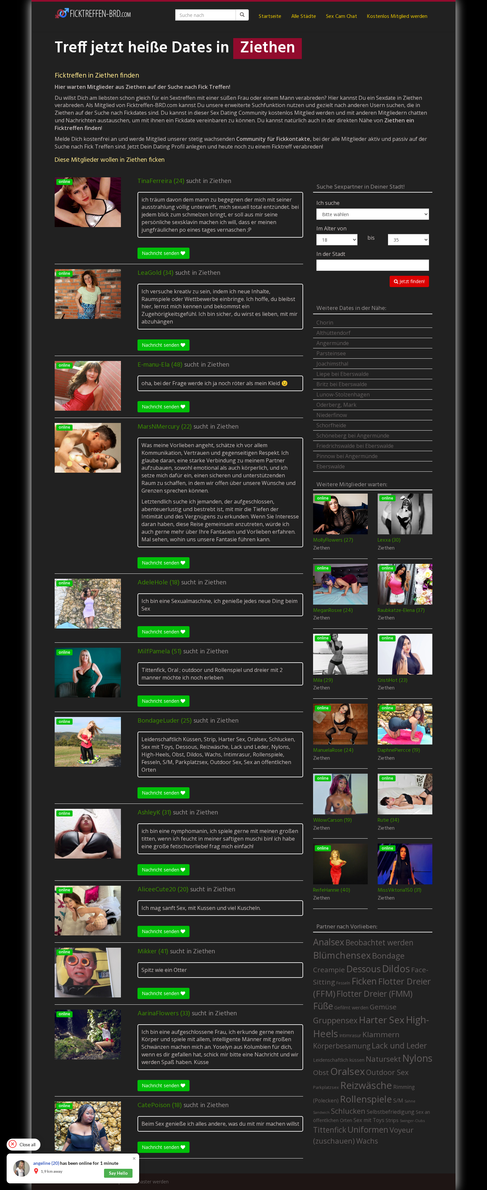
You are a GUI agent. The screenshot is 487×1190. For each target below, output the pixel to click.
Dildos (396, 968)
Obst (321, 1072)
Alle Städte (303, 16)
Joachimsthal (332, 363)
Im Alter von (331, 228)
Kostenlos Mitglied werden (397, 16)
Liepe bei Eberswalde (342, 374)
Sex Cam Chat (341, 16)
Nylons (417, 1058)
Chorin (324, 322)
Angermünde (332, 343)
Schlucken (348, 1111)
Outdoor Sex (387, 1072)
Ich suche (328, 203)
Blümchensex (342, 955)
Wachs (367, 1141)
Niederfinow (331, 415)
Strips (392, 1120)
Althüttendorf (333, 332)
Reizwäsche (366, 1085)
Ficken (364, 981)
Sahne (410, 1101)
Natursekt (383, 1059)
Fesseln (343, 983)
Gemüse (383, 1006)
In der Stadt (330, 254)
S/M (398, 1100)
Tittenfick (329, 1130)
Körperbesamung (341, 1045)
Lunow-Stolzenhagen (343, 394)
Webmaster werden (148, 1181)
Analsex (328, 942)
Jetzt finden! (411, 281)
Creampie (329, 969)
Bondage (388, 955)
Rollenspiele (366, 1099)
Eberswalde (330, 466)
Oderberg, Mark (336, 404)
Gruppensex (335, 1020)
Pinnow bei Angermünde (347, 456)
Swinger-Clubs (412, 1120)
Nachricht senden (161, 253)
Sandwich (321, 1112)
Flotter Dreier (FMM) (374, 993)
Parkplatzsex (326, 1087)
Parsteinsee (331, 353)
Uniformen (368, 1129)
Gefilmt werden (351, 1007)
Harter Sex (382, 1019)
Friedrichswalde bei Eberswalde (355, 445)
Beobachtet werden (379, 942)
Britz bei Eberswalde (341, 384)
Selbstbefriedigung (390, 1111)
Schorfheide (331, 425)
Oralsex (347, 1071)
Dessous (363, 969)
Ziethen (220, 181)
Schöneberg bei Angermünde (352, 435)
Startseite (270, 16)
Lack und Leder (399, 1045)
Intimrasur (350, 1035)
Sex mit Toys (368, 1120)
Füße (323, 1006)
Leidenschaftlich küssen (338, 1059)
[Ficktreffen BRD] (93, 17)
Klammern (381, 1034)
